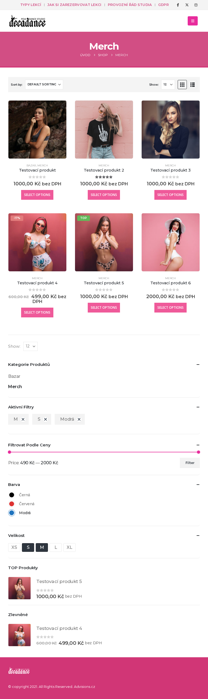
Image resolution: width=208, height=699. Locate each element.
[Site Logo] (27, 20)
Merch (42, 165)
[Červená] (11, 503)
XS (14, 547)
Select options (37, 194)
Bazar (31, 165)
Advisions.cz (84, 686)
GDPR (163, 5)
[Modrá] (11, 512)
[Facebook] (178, 5)
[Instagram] (196, 5)
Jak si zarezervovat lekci (74, 5)
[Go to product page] (37, 130)
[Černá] (11, 494)
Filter (190, 463)
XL (69, 547)
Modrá (67, 419)
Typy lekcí (30, 5)
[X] (187, 5)
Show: (154, 84)
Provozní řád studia (130, 5)
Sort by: (16, 84)
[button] (193, 20)
